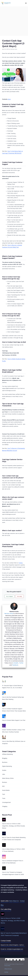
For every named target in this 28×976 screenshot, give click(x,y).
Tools (3, 798)
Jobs (3, 774)
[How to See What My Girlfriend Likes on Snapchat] (4, 738)
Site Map (6, 972)
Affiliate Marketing (7, 754)
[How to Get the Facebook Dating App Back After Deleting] (4, 693)
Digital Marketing (7, 766)
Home (11, 901)
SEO (3, 786)
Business (4, 762)
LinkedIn (15, 663)
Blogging (4, 758)
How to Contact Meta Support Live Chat (13, 720)
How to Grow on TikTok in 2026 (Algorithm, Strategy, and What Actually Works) (13, 826)
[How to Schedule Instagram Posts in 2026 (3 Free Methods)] (4, 857)
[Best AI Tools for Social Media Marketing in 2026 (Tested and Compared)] (4, 834)
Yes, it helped (9, 596)
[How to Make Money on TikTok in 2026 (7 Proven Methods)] (4, 845)
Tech (3, 794)
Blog (2, 905)
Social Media (6, 790)
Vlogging (4, 806)
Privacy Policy (7, 965)
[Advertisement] (14, 21)
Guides (4, 770)
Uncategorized (6, 802)
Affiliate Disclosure (8, 968)
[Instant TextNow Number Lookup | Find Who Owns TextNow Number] (4, 726)
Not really (19, 596)
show (9, 99)
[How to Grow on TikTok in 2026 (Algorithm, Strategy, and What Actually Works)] (4, 820)
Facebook (15, 665)
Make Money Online (8, 778)
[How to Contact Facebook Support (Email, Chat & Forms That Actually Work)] (4, 705)
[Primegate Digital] (6, 3)
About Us (16, 901)
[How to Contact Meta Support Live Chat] (4, 717)
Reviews (4, 782)
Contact (22, 901)
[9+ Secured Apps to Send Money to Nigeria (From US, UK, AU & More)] (4, 682)
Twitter (21, 563)
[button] (14, 384)
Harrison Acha (8, 613)
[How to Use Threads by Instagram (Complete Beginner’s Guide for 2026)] (4, 869)
